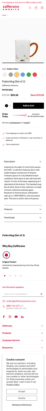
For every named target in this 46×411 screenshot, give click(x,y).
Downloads (9, 217)
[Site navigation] (42, 7)
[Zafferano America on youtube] (16, 316)
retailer (27, 123)
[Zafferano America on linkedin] (22, 316)
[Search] (29, 7)
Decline (21, 398)
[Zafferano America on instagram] (10, 316)
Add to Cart (28, 105)
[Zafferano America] (12, 7)
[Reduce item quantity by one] (3, 105)
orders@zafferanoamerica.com (21, 301)
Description (9, 161)
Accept (21, 391)
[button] (4, 275)
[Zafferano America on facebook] (3, 316)
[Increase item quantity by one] (10, 105)
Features (8, 209)
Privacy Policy (13, 384)
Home (4, 15)
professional (15, 123)
